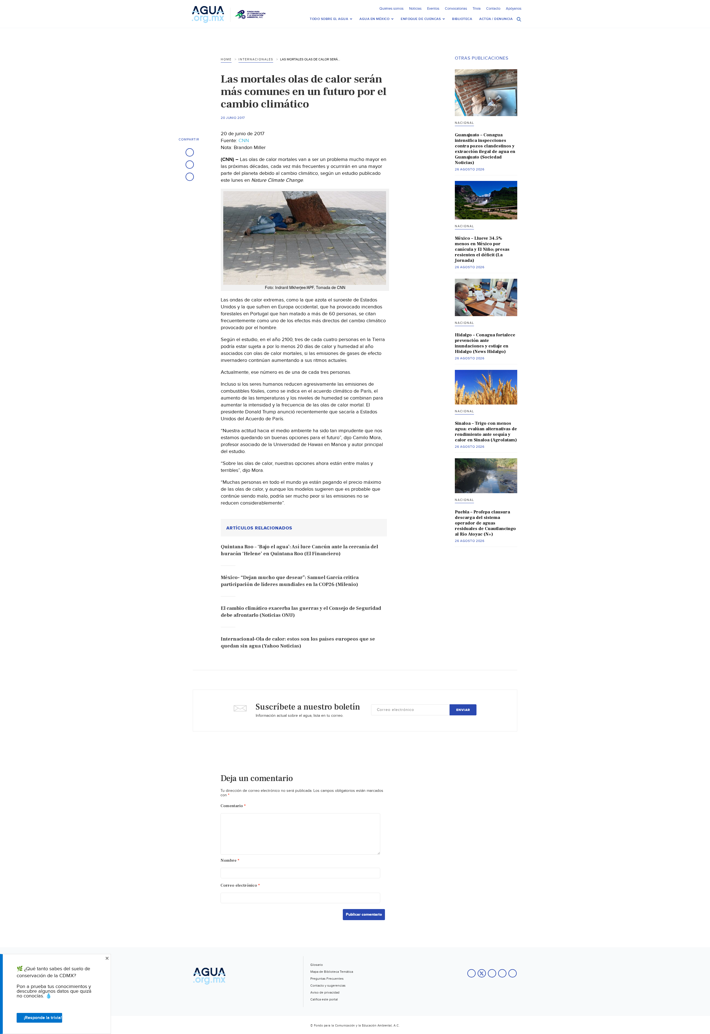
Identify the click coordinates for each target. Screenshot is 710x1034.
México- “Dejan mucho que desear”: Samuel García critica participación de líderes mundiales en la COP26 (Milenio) (290, 581)
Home (226, 59)
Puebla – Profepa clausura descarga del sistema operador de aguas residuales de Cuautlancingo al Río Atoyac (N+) (485, 523)
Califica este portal (324, 999)
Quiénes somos (391, 8)
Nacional (464, 123)
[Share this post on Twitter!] (190, 164)
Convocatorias (456, 8)
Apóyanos (513, 8)
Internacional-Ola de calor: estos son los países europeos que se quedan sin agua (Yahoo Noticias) (298, 642)
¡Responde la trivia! (43, 1017)
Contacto (493, 8)
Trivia (477, 8)
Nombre (229, 860)
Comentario (233, 805)
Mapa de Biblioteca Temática (331, 972)
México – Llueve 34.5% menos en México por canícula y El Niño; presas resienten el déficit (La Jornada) (482, 249)
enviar (463, 710)
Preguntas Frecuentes (327, 979)
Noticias (415, 8)
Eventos (433, 8)
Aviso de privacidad (324, 992)
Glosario (316, 965)
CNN (244, 141)
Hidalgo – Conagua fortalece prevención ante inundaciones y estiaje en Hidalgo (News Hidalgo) (485, 343)
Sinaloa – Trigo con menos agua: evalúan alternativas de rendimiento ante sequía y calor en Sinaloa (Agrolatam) (486, 432)
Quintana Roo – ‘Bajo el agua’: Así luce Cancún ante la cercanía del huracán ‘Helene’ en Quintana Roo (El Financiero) (299, 550)
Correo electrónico (240, 885)
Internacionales (256, 59)
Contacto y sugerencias (328, 985)
